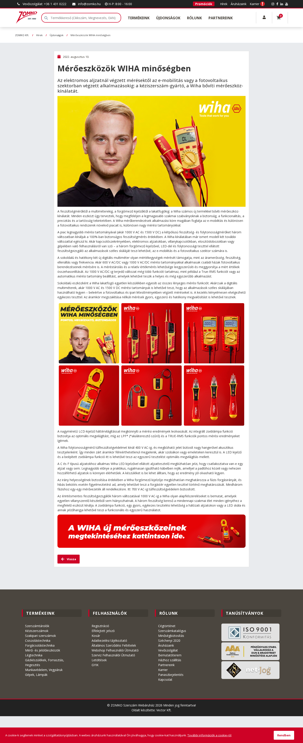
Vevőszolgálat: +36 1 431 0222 (44, 4)
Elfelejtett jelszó (103, 631)
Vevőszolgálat (168, 650)
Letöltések (99, 660)
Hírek (223, 4)
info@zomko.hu (89, 4)
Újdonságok (168, 18)
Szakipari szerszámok (40, 636)
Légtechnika (33, 655)
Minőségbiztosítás (171, 636)
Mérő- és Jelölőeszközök (42, 650)
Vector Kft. (163, 710)
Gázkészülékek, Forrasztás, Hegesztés (44, 662)
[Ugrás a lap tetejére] (289, 705)
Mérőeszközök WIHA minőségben (90, 35)
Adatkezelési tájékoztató (109, 640)
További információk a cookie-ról (209, 735)
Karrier (254, 4)
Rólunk (194, 18)
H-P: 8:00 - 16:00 (120, 4)
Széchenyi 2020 (169, 640)
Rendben (284, 735)
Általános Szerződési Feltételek (114, 645)
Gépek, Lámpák (36, 675)
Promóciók (203, 4)
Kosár (96, 636)
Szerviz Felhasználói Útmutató (113, 655)
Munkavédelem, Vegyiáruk (44, 670)
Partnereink (221, 18)
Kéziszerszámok (36, 631)
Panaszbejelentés (170, 675)
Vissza (71, 559)
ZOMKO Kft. (22, 35)
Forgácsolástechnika (40, 645)
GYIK (95, 665)
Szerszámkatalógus (172, 631)
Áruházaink (238, 4)
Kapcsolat (165, 679)
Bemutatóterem (169, 655)
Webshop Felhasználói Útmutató (115, 650)
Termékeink (139, 18)
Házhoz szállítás (169, 660)
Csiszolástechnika (37, 640)
